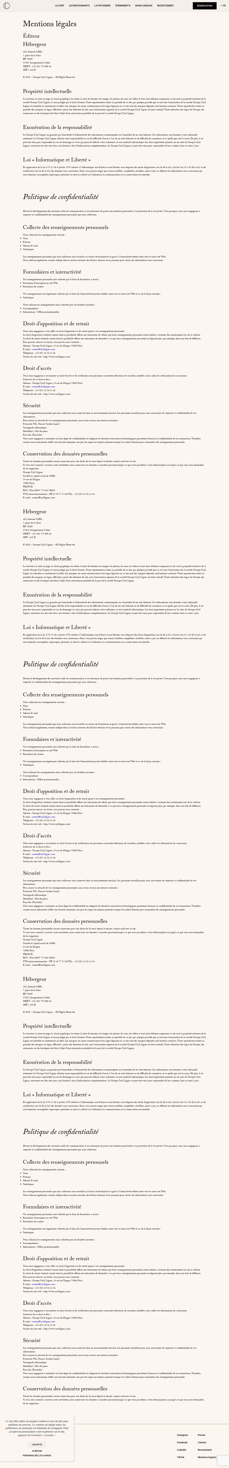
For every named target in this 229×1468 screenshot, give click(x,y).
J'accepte (37, 1444)
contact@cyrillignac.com (43, 350)
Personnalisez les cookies (37, 1455)
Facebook (182, 1442)
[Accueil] (6, 6)
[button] (222, 5)
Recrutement (165, 5)
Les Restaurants (79, 5)
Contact (202, 1442)
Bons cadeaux (143, 5)
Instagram (182, 1435)
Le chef (59, 5)
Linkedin (181, 1449)
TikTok (180, 1457)
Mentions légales (207, 1457)
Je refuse (37, 1451)
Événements (122, 5)
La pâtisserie (102, 5)
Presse (201, 1435)
